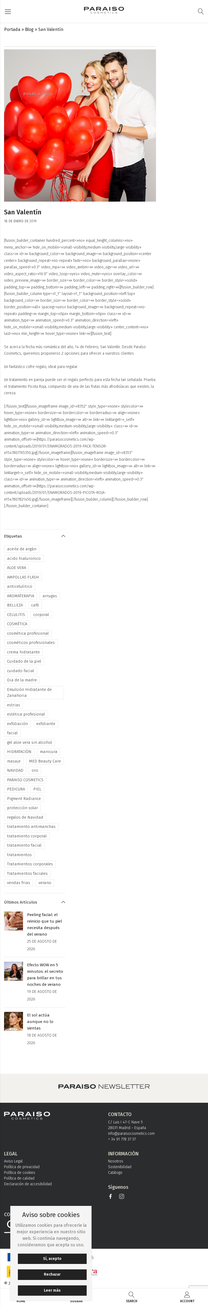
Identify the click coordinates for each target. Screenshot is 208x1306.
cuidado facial (20, 670)
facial (12, 732)
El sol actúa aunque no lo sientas (40, 1022)
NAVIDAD (15, 770)
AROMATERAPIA (20, 595)
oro (35, 770)
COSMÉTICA (17, 623)
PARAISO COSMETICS (25, 779)
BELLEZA (15, 605)
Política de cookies (19, 1172)
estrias (13, 705)
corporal (41, 614)
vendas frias (18, 882)
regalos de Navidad (25, 817)
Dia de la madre (22, 680)
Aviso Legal (13, 1161)
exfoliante (45, 723)
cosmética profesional (28, 633)
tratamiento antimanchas (31, 826)
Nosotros (115, 1161)
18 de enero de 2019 (20, 221)
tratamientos (19, 854)
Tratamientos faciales (27, 873)
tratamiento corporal (27, 836)
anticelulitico (19, 586)
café (35, 605)
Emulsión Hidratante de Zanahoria (29, 692)
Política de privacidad (22, 1167)
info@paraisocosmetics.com (131, 1133)
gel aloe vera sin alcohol (29, 742)
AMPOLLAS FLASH (23, 577)
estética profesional (26, 714)
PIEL (37, 789)
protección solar (22, 807)
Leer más (52, 1290)
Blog (29, 29)
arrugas (50, 595)
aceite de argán (21, 548)
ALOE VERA (16, 567)
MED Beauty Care (45, 761)
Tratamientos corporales (30, 864)
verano (44, 882)
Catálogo (115, 1172)
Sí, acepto (52, 1258)
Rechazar (52, 1274)
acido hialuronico (24, 558)
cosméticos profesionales (31, 642)
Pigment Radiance (24, 798)
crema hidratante (23, 652)
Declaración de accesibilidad (28, 1184)
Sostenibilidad (119, 1167)
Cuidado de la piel (24, 661)
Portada (12, 29)
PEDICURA (16, 789)
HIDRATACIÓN (19, 751)
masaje (14, 761)
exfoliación (17, 723)
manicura (48, 751)
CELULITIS (16, 614)
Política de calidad (19, 1178)
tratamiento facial (24, 845)
